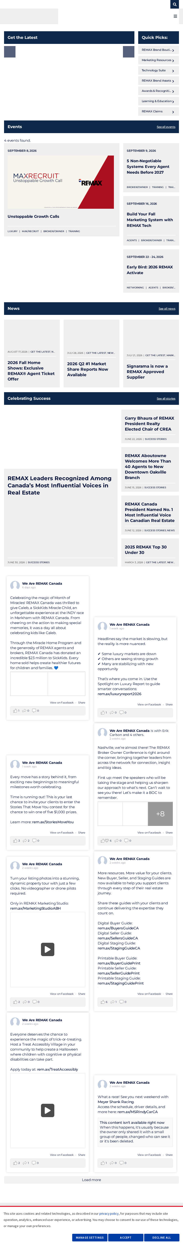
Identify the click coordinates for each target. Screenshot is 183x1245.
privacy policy (109, 1213)
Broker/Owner (53, 231)
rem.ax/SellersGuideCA (118, 938)
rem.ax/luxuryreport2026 (119, 694)
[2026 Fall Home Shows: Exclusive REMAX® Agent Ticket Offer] (32, 334)
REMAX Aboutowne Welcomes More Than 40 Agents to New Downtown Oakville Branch (148, 466)
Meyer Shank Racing (116, 1101)
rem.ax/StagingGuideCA (119, 948)
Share (81, 702)
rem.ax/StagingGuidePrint (120, 983)
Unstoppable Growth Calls (33, 216)
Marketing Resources (156, 60)
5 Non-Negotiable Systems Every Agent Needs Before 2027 (148, 167)
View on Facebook (62, 702)
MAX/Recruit (30, 231)
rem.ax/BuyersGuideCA (118, 928)
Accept (126, 1237)
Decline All (161, 1237)
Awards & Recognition (157, 91)
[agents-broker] (42, 16)
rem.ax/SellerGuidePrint (119, 973)
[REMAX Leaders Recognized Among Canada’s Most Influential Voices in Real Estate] (60, 439)
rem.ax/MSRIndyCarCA (137, 1112)
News (55, 351)
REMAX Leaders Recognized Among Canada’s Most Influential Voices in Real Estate (60, 485)
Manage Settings (90, 1237)
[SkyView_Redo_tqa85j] (159, 4)
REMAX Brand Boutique (158, 50)
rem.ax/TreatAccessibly (57, 1069)
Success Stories (39, 562)
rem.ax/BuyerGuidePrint (119, 963)
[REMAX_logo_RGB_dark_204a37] (138, 4)
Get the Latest (40, 351)
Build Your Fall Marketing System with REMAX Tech (150, 220)
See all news (167, 308)
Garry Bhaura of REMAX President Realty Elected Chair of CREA (149, 424)
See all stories (166, 398)
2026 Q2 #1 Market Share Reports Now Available (87, 369)
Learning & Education (157, 101)
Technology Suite (154, 70)
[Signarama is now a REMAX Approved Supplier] (151, 335)
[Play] (47, 949)
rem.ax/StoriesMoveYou (53, 822)
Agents (132, 240)
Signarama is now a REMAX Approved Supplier (147, 372)
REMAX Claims (152, 111)
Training (74, 231)
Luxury (12, 231)
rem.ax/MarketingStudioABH (35, 908)
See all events (166, 127)
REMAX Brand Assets (156, 80)
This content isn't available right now (132, 1122)
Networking (135, 287)
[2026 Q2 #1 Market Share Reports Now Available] (91, 334)
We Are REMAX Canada (42, 583)
